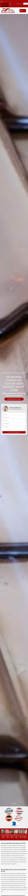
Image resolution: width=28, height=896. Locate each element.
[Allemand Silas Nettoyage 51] (8, 10)
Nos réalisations (14, 399)
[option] (14, 448)
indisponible (5, 4)
